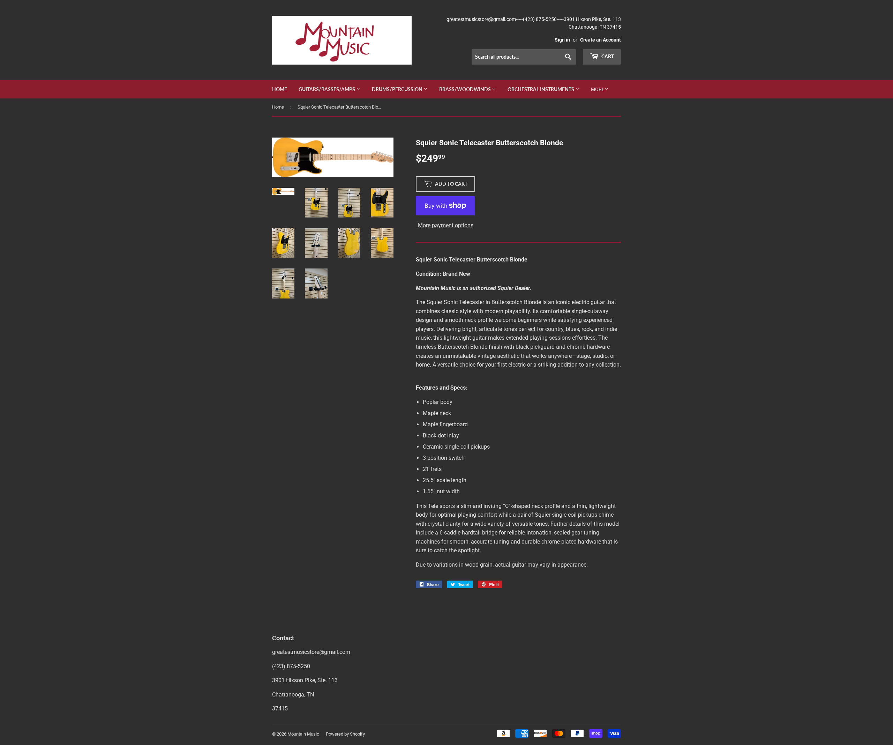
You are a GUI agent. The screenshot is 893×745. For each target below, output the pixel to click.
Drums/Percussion (397, 89)
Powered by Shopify (345, 734)
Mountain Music (303, 734)
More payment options (445, 225)
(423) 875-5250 (291, 666)
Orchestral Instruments (541, 89)
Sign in (562, 40)
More (598, 89)
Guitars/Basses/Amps (327, 89)
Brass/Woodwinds (465, 89)
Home (279, 89)
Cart (607, 56)
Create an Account (600, 40)
